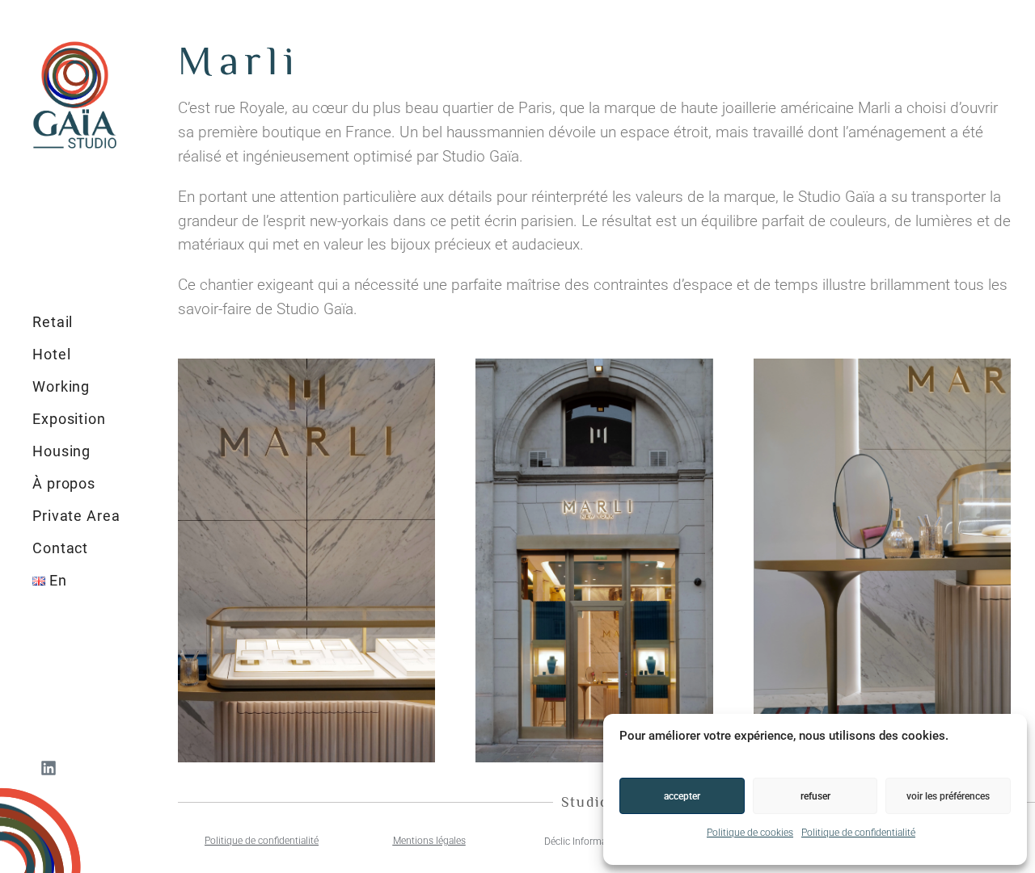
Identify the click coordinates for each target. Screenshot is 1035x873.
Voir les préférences (948, 796)
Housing (61, 451)
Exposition (69, 418)
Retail (52, 321)
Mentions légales (429, 840)
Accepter (682, 796)
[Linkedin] (48, 768)
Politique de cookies (750, 832)
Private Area (76, 515)
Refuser (815, 796)
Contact (60, 547)
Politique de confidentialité (858, 832)
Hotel (51, 354)
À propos (63, 483)
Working (61, 386)
